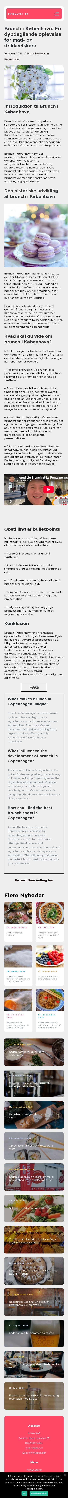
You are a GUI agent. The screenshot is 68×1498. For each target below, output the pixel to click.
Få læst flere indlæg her (34, 880)
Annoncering (34, 1470)
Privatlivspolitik (38, 1493)
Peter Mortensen (38, 53)
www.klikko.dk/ (37, 1452)
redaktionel (12, 59)
